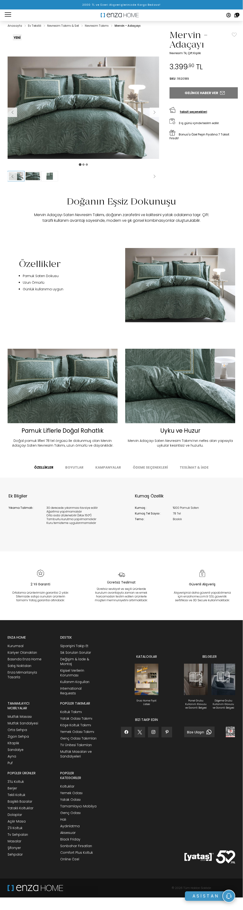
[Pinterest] (166, 732)
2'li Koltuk (15, 828)
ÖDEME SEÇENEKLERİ (150, 467)
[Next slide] (154, 176)
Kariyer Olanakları (22, 652)
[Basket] (236, 15)
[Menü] (8, 15)
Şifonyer (14, 847)
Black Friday (70, 839)
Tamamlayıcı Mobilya (78, 806)
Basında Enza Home (24, 659)
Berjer (12, 788)
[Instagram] (153, 732)
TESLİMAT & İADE (194, 467)
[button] (32, 176)
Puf (10, 763)
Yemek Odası (71, 793)
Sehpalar (15, 854)
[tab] (80, 164)
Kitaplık (13, 743)
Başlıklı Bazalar (20, 801)
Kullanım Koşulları (74, 681)
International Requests (71, 691)
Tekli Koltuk (16, 794)
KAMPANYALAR (108, 467)
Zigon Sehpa (18, 736)
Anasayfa (15, 26)
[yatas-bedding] (80, 888)
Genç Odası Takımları (78, 738)
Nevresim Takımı (97, 26)
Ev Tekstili (35, 26)
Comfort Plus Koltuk (76, 852)
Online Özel (69, 859)
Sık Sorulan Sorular (75, 652)
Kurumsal (15, 646)
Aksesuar (68, 832)
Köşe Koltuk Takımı (75, 725)
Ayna (12, 756)
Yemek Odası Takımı (77, 731)
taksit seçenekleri (193, 112)
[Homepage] (121, 15)
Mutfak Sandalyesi (23, 723)
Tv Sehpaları (18, 834)
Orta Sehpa (17, 729)
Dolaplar (15, 814)
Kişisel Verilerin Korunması (72, 673)
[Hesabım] (228, 15)
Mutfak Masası (20, 716)
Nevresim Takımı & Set (63, 26)
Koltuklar (67, 786)
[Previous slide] (12, 176)
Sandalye (15, 749)
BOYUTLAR (74, 467)
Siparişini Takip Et (74, 646)
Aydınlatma (70, 826)
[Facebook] (126, 732)
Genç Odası (70, 812)
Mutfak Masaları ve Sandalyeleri (76, 754)
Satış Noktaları (19, 665)
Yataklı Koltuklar (20, 808)
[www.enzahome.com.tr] (35, 888)
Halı (63, 819)
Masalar (14, 841)
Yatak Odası (70, 799)
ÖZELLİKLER (43, 467)
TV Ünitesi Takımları (76, 745)
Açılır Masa (17, 821)
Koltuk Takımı (71, 712)
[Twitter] (139, 732)
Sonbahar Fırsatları (76, 846)
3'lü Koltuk (16, 781)
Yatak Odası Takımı (76, 718)
